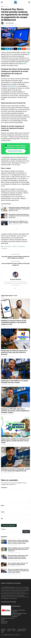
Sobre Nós (14, 611)
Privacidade (14, 616)
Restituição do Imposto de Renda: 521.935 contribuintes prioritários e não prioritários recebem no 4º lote (19, 209)
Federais (3, 630)
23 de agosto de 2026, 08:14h (7, 472)
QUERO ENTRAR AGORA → (15, 151)
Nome (3, 505)
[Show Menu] (1, 2)
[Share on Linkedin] (20, 49)
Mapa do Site (4, 623)
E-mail (3, 512)
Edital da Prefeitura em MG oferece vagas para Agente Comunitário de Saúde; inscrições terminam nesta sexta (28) (18, 557)
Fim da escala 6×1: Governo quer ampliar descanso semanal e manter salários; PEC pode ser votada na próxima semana (18, 542)
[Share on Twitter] (15, 49)
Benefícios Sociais (21, 630)
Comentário (4, 487)
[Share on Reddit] (24, 49)
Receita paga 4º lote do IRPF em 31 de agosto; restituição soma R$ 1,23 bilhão (18, 222)
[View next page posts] (17, 229)
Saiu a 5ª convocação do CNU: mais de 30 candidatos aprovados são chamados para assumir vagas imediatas (18, 571)
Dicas (14, 630)
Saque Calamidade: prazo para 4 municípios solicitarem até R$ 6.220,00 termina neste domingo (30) (19, 549)
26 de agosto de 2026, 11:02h (15, 224)
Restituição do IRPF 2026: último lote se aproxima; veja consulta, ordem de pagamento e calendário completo (15, 410)
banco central (7, 246)
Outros (2, 632)
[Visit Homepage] (15, 2)
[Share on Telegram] (7, 49)
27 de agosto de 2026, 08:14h (15, 211)
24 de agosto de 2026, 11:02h (7, 444)
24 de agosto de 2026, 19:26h (7, 414)
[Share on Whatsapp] (3, 49)
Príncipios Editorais (16, 615)
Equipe (2, 619)
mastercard (4, 248)
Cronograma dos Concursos (18, 610)
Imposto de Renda (6, 377)
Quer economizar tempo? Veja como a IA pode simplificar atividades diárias (18, 563)
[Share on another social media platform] (28, 49)
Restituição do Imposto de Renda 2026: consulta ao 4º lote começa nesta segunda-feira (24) (15, 470)
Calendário (3, 629)
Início (2, 6)
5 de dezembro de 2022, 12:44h (9, 25)
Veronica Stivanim (10, 23)
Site (2, 518)
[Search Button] (29, 2)
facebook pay (22, 246)
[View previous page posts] (14, 229)
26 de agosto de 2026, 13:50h (15, 218)
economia (14, 246)
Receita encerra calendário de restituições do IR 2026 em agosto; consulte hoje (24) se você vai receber (15, 440)
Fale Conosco (4, 621)
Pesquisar (3, 529)
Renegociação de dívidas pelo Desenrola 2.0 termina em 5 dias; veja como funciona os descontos (19, 216)
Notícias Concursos (9, 587)
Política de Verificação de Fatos (19, 613)
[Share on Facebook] (11, 49)
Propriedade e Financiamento (8, 618)
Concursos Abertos (12, 629)
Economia (6, 6)
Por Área (9, 630)
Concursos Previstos (22, 629)
